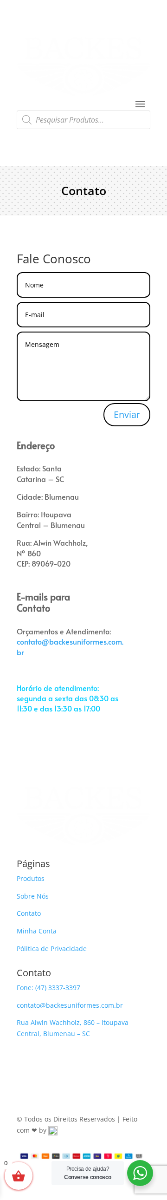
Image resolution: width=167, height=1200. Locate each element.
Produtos (31, 878)
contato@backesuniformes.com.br (70, 1005)
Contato (29, 913)
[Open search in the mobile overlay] (83, 120)
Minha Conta (37, 930)
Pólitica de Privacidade (52, 948)
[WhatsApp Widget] (140, 1173)
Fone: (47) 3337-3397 (48, 987)
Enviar (127, 414)
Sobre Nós (33, 896)
